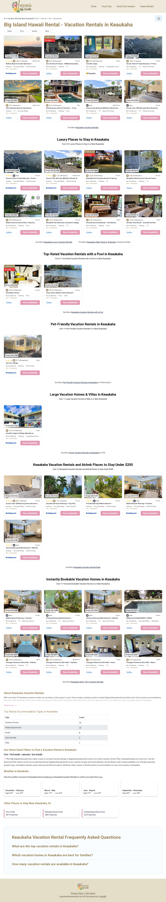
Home (93, 6)
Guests (34, 31)
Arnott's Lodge (91, 64)
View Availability (30, 73)
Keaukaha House (12, 293)
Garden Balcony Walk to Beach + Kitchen (22, 548)
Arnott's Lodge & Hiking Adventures (20, 433)
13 (80, 722)
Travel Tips (107, 6)
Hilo (7, 69)
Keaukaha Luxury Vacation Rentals (58, 242)
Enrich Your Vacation (126, 6)
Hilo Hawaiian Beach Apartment (18, 108)
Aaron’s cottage (12, 363)
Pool (6, 754)
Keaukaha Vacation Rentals (87, 128)
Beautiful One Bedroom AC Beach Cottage (62, 223)
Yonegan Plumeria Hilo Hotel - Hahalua (61, 662)
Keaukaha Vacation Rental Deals (87, 567)
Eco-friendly (37, 754)
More (47, 31)
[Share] (158, 18)
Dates (9, 31)
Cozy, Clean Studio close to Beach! (59, 293)
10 (80, 727)
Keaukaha (13, 69)
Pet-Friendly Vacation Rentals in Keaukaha (80, 382)
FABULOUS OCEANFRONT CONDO (139, 618)
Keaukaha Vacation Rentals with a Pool (87, 312)
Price (22, 31)
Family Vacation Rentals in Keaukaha (84, 453)
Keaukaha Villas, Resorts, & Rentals (101, 242)
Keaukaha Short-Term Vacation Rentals (87, 682)
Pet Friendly (15, 754)
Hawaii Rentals (147, 6)
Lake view (26, 754)
